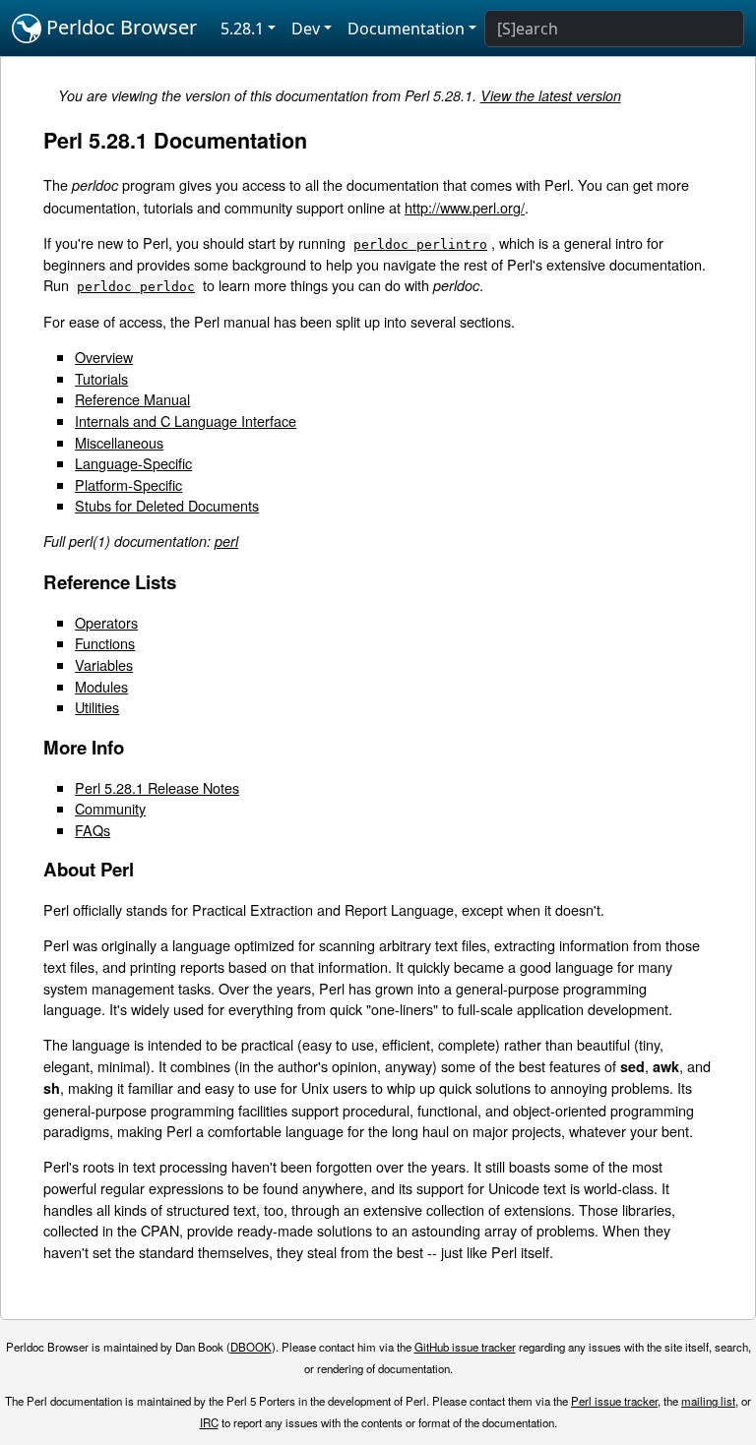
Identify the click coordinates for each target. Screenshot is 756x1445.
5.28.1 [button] (242, 28)
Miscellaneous (119, 442)
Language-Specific (133, 462)
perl (226, 541)
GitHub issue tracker (465, 1347)
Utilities (97, 706)
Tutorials (101, 378)
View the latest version (550, 95)
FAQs (92, 829)
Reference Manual (132, 399)
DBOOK (251, 1347)
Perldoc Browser (119, 27)
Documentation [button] (406, 28)
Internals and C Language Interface (185, 420)
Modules (101, 686)
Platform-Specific (128, 484)
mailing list (708, 1401)
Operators (106, 622)
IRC (209, 1422)
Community (110, 808)
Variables (104, 664)
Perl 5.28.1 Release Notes (157, 787)
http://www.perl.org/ (465, 207)
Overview (104, 356)
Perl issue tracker (614, 1401)
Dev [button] (305, 28)
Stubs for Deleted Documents (167, 505)
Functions (105, 642)
